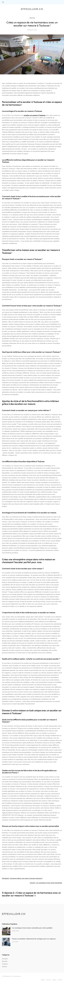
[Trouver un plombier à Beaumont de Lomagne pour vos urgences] (6, 942)
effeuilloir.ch (32, 9)
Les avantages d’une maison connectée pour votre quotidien (32, 928)
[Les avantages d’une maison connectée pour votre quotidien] (6, 931)
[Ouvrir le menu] (3, 2)
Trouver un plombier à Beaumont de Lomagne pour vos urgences (34, 939)
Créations (32, 18)
